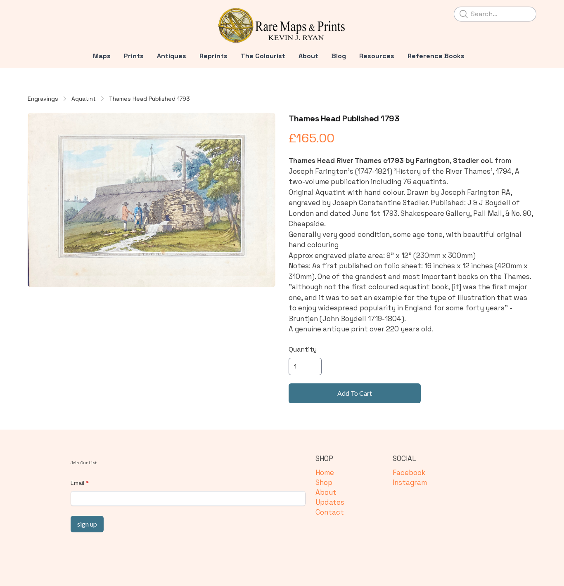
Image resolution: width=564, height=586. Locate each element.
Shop (323, 482)
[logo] (282, 26)
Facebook (409, 472)
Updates (329, 502)
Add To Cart (354, 393)
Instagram (410, 482)
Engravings (43, 98)
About (326, 492)
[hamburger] (34, 13)
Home (324, 472)
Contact (329, 512)
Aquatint (83, 98)
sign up (87, 524)
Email (77, 483)
